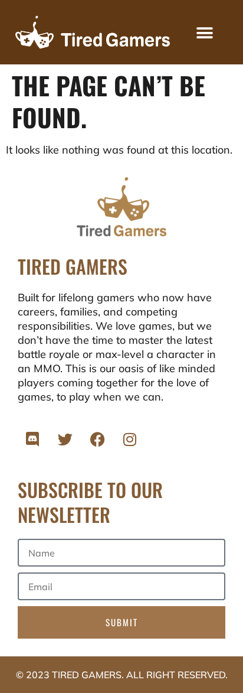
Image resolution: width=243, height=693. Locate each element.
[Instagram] (130, 439)
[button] (204, 33)
